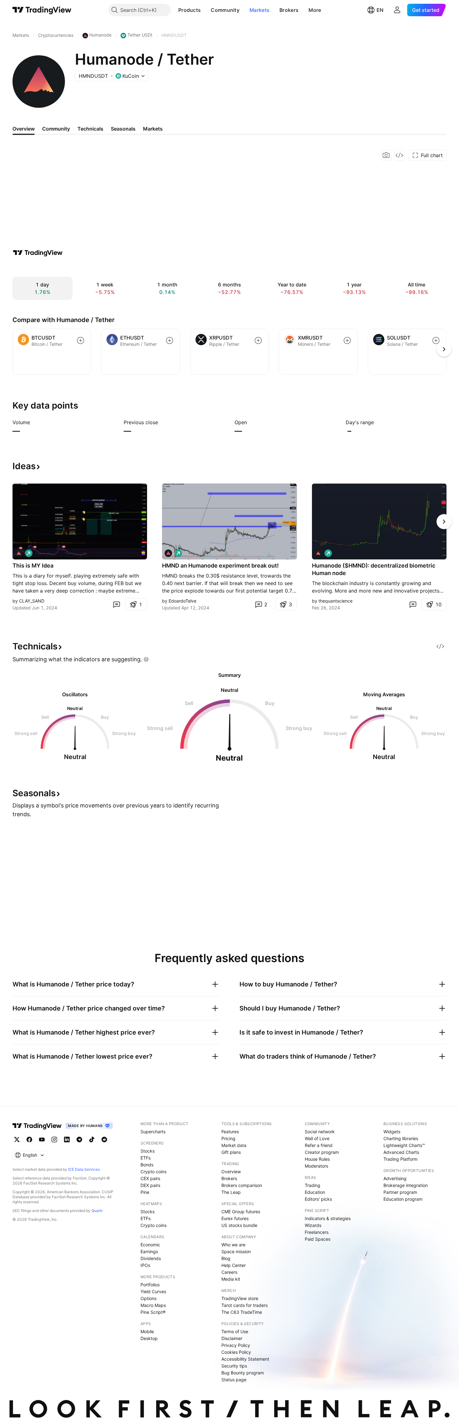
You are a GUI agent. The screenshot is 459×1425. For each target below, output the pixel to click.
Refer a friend (319, 1145)
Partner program (400, 1192)
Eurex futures (235, 1218)
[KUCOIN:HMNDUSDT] (18, 553)
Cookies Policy (236, 1352)
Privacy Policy (235, 1345)
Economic (150, 1244)
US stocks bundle (239, 1225)
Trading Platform (400, 1159)
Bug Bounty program (242, 1372)
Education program (402, 1199)
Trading (312, 1185)
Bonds (147, 1164)
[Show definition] (34, 422)
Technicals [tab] (90, 129)
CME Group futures (240, 1211)
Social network (320, 1131)
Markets (259, 10)
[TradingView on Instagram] (54, 1139)
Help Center (233, 1265)
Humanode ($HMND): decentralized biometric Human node (373, 569)
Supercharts (153, 1131)
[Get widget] (399, 155)
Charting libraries (400, 1138)
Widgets (391, 1131)
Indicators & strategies (328, 1218)
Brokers (289, 10)
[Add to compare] (80, 340)
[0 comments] (116, 604)
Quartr (96, 1210)
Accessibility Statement (245, 1359)
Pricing (228, 1138)
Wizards (313, 1225)
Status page (233, 1379)
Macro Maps (153, 1305)
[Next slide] (444, 521)
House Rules (317, 1159)
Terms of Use (234, 1331)
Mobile (147, 1331)
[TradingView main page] (42, 10)
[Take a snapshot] (386, 155)
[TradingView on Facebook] (29, 1139)
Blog (225, 1258)
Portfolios (150, 1284)
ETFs (146, 1157)
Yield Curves (153, 1291)
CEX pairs (150, 1178)
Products (189, 10)
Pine (145, 1192)
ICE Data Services (84, 1169)
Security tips (234, 1365)
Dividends (151, 1258)
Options (148, 1298)
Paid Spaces (317, 1239)
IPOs (145, 1265)
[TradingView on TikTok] (91, 1139)
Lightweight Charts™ (404, 1145)
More (314, 10)
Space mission (236, 1251)
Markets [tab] (153, 129)
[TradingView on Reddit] (104, 1139)
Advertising (395, 1178)
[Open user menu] (397, 10)
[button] (205, 10)
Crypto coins (153, 1171)
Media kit (230, 1279)
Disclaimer (231, 1338)
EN (380, 10)
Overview (231, 1171)
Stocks (148, 1151)
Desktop (149, 1338)
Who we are (233, 1244)
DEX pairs (150, 1185)
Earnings (149, 1251)
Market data (233, 1145)
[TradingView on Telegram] (79, 1139)
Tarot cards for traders (244, 1305)
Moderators (316, 1166)
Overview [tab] (23, 129)
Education (315, 1192)
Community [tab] (56, 129)
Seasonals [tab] (123, 129)
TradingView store (239, 1298)
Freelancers (316, 1232)
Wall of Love (317, 1138)
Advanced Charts (401, 1152)
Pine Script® (153, 1312)
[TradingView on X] (16, 1139)
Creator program (322, 1152)
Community (225, 10)
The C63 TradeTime (241, 1312)
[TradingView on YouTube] (41, 1139)
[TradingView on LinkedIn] (66, 1139)
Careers (229, 1272)
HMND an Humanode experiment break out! (220, 565)
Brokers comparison (241, 1185)
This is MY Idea (32, 565)
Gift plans (231, 1152)
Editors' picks (318, 1199)
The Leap (231, 1192)
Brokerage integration (405, 1185)
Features (230, 1131)
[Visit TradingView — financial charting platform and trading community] (37, 252)
